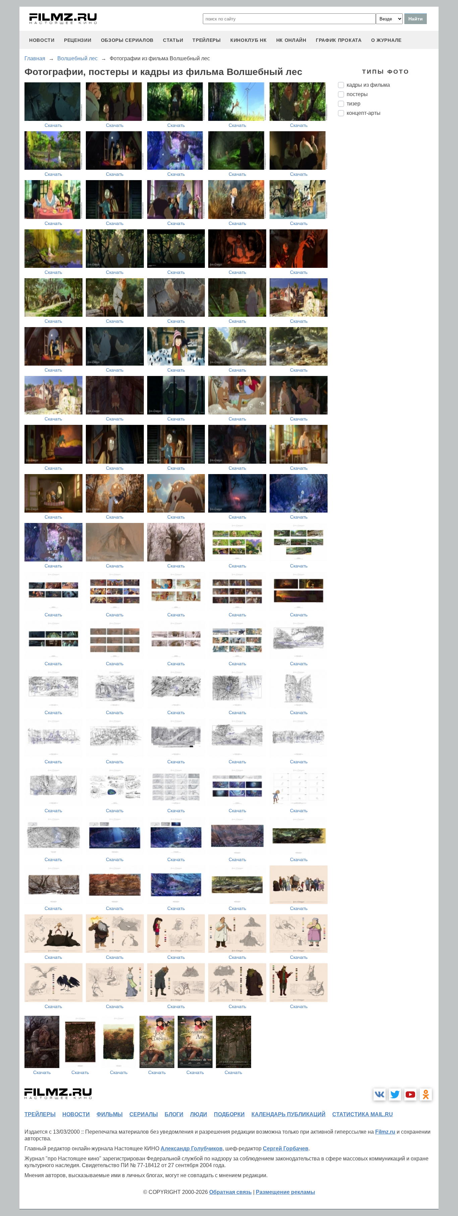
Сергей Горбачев (285, 1148)
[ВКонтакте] (380, 1094)
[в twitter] (395, 1094)
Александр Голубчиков (192, 1148)
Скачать (53, 125)
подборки (229, 1114)
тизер (353, 103)
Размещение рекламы (285, 1192)
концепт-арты (364, 113)
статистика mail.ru (362, 1114)
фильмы (110, 1114)
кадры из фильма (368, 85)
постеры (357, 94)
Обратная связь (230, 1192)
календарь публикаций (288, 1114)
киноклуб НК (248, 40)
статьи (173, 40)
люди (198, 1114)
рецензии (78, 40)
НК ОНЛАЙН (291, 40)
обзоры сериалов (127, 40)
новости (42, 40)
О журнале (386, 40)
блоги (174, 1114)
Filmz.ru (385, 1132)
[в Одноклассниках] (426, 1094)
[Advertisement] (388, 233)
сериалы (143, 1114)
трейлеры (206, 40)
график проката (339, 40)
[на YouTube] (410, 1094)
